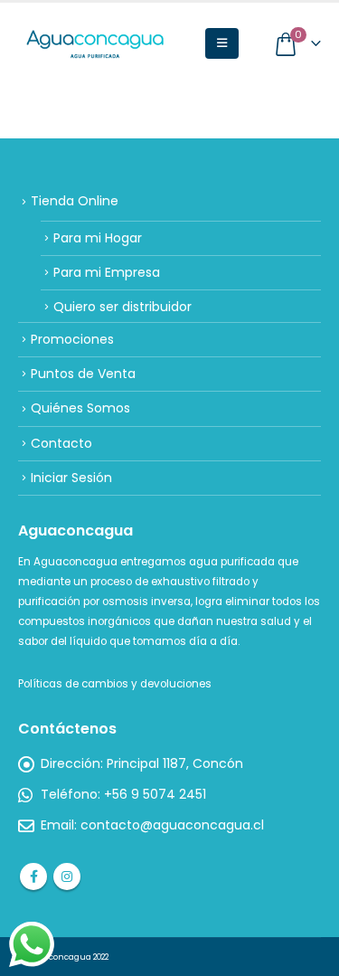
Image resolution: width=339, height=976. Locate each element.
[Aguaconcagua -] (95, 44)
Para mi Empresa (106, 272)
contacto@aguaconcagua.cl (172, 825)
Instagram (66, 876)
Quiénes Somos (80, 408)
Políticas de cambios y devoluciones (115, 684)
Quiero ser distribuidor (122, 307)
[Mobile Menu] (222, 43)
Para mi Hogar (97, 238)
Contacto (61, 443)
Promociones (72, 339)
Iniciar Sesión (71, 478)
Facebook (33, 876)
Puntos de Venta (83, 374)
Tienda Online (74, 201)
